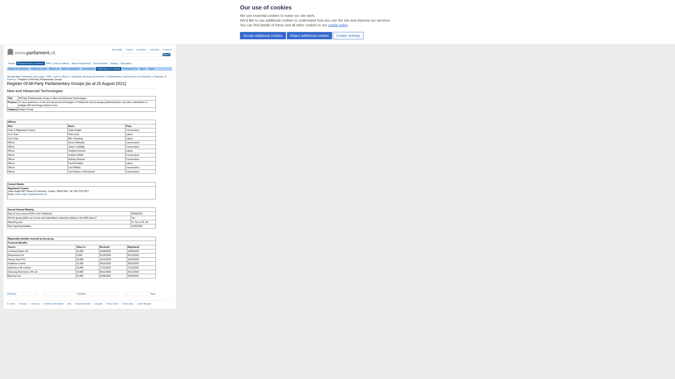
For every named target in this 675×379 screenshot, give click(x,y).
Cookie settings (348, 36)
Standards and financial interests (88, 76)
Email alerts (141, 50)
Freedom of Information (53, 304)
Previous (12, 293)
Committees (88, 68)
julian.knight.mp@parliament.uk (31, 194)
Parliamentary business (31, 63)
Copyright (98, 304)
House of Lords (39, 68)
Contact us (167, 50)
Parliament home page (32, 76)
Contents (81, 293)
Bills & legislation (70, 68)
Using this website (83, 304)
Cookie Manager (144, 304)
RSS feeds (154, 50)
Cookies (129, 50)
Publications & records (108, 68)
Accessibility (117, 50)
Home (11, 63)
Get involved (100, 63)
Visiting (114, 63)
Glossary (23, 304)
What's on (54, 68)
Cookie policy (127, 304)
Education (126, 63)
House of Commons (18, 68)
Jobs (69, 304)
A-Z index (11, 304)
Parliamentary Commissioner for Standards (129, 76)
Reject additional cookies (309, 36)
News (143, 68)
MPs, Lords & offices (57, 63)
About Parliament (81, 63)
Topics (151, 68)
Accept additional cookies (263, 36)
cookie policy (338, 25)
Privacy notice (112, 304)
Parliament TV (130, 68)
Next (152, 293)
